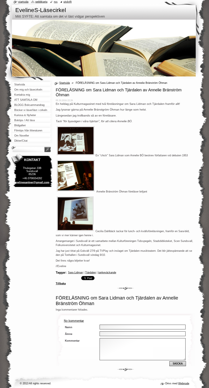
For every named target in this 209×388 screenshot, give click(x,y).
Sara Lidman (75, 272)
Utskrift (67, 1)
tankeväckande (107, 272)
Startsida (64, 82)
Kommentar (72, 340)
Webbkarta (41, 1)
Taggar (61, 272)
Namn (68, 327)
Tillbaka (61, 283)
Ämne (68, 333)
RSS (56, 1)
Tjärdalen (90, 272)
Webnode (183, 383)
